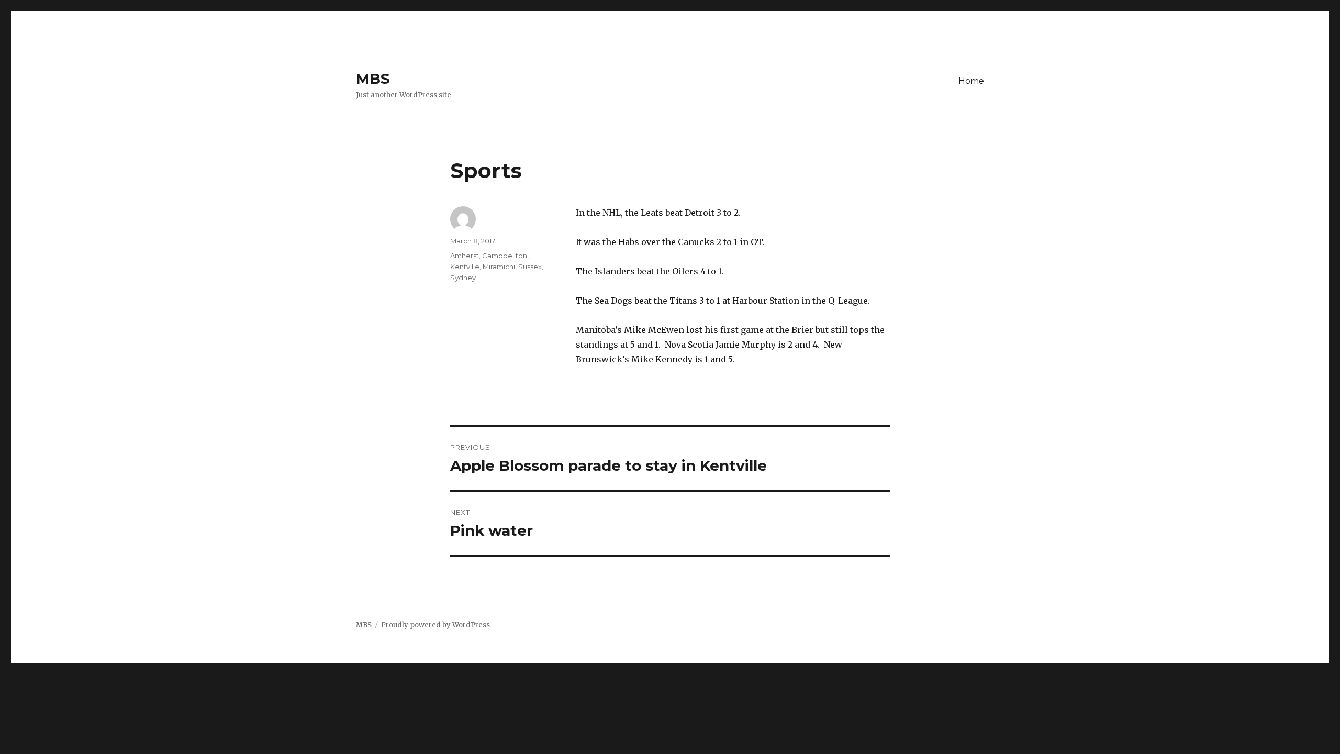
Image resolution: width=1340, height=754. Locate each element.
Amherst (464, 255)
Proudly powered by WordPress (435, 624)
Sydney (463, 277)
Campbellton (504, 255)
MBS (373, 78)
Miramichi (499, 266)
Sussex (530, 266)
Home (971, 81)
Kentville (464, 266)
